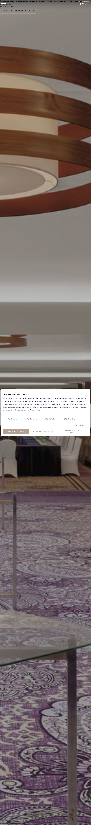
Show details (79, 425)
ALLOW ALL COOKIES (16, 431)
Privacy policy (35, 410)
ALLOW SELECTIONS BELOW (43, 431)
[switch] (28, 419)
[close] (34, 1)
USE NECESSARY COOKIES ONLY (71, 431)
